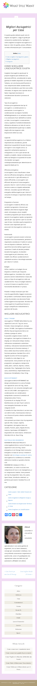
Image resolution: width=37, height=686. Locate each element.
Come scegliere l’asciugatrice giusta (16, 57)
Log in (22, 683)
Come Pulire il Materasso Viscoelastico (18, 663)
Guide (18, 618)
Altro (18, 591)
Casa (18, 599)
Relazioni (18, 629)
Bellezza (18, 595)
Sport (18, 633)
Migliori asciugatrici (12, 59)
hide (19, 53)
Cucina (18, 606)
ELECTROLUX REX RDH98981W (14, 440)
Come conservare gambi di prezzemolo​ (18, 653)
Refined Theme (16, 682)
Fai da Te (18, 610)
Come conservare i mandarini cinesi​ (18, 649)
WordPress (16, 683)
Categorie (9, 61)
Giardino (18, 614)
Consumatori (18, 602)
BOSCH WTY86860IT (10, 378)
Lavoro (18, 625)
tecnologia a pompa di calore (22, 455)
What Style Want (18, 5)
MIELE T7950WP (9, 318)
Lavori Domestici (18, 621)
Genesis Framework (29, 682)
